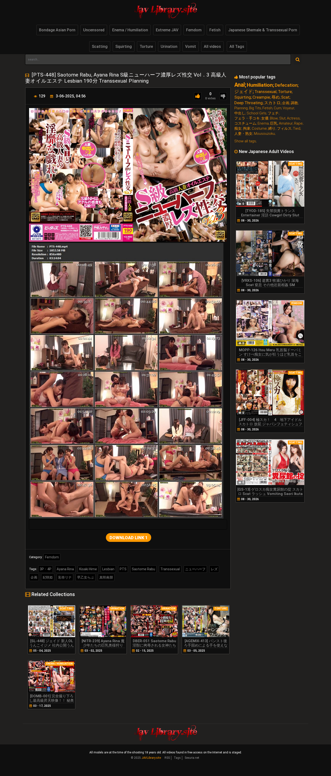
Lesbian (108, 569)
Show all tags (245, 141)
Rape (298, 123)
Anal (239, 85)
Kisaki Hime (88, 569)
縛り (272, 128)
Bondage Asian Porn (57, 30)
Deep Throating (248, 103)
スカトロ (272, 103)
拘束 (246, 128)
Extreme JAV (167, 30)
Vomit (190, 46)
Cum (277, 108)
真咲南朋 (106, 577)
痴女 (238, 128)
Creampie (261, 97)
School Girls (256, 113)
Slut (282, 118)
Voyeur (288, 108)
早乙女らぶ (85, 577)
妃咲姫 (48, 577)
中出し (239, 113)
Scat (285, 97)
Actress (293, 118)
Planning (241, 108)
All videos (212, 46)
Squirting (123, 46)
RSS (167, 757)
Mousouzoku (264, 134)
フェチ (273, 113)
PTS (123, 569)
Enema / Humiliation (130, 30)
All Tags (236, 46)
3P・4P (45, 569)
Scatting (100, 46)
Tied (296, 128)
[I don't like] (223, 96)
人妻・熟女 (243, 134)
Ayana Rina (65, 569)
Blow (274, 118)
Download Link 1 (129, 537)
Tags (177, 757)
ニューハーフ (195, 569)
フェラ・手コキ (247, 118)
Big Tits (255, 108)
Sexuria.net (192, 757)
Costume (259, 128)
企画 (34, 577)
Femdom (194, 30)
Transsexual (170, 569)
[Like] (197, 96)
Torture (146, 46)
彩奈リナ (65, 577)
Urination (169, 46)
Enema (263, 123)
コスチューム (245, 123)
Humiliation (260, 85)
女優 (264, 118)
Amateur (286, 123)
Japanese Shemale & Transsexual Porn (262, 30)
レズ (214, 569)
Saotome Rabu (143, 569)
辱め (275, 97)
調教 (294, 103)
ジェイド (243, 91)
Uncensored (93, 30)
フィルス (284, 128)
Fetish (215, 30)
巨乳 (273, 123)
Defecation (286, 85)
